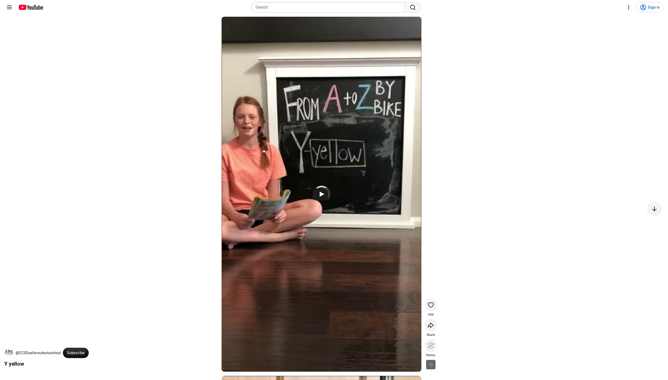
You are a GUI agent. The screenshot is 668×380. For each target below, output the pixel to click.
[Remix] (431, 345)
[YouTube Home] (31, 7)
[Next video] (654, 208)
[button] (9, 353)
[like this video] (431, 305)
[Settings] (628, 7)
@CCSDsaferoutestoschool (38, 353)
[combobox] (329, 7)
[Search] (412, 7)
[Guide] (9, 7)
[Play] (321, 194)
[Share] (431, 325)
